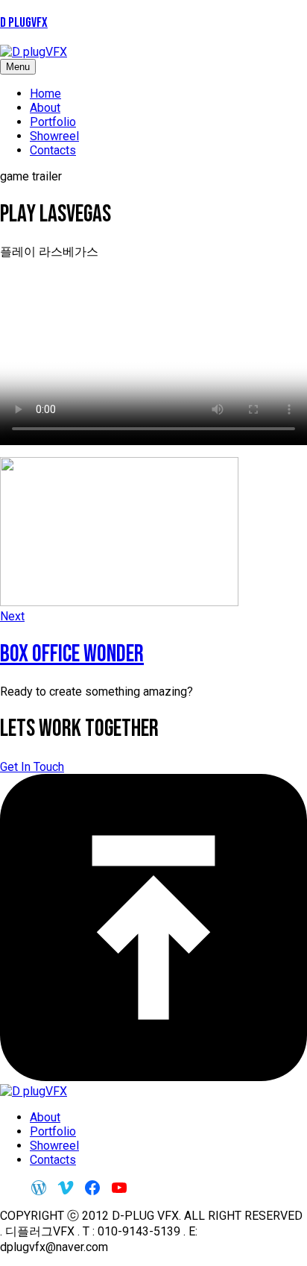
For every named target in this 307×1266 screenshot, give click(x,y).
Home (45, 93)
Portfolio (53, 122)
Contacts (53, 150)
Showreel (54, 136)
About (45, 108)
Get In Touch (32, 767)
